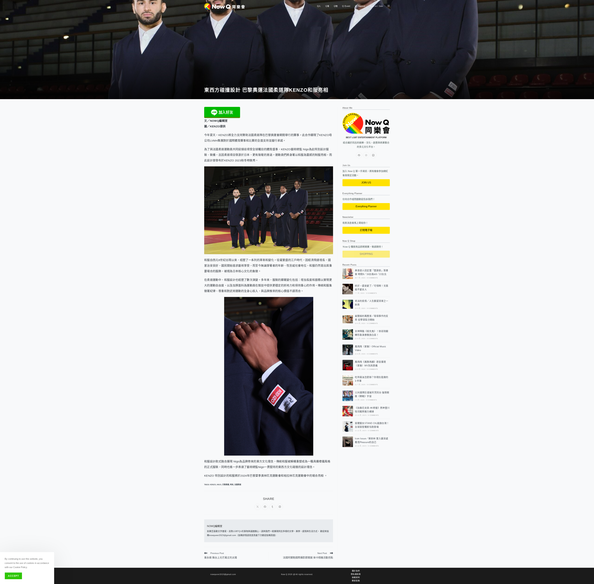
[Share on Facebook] (265, 507)
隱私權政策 (356, 574)
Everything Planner (366, 206)
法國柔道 (237, 484)
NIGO (219, 484)
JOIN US (366, 182)
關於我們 (356, 571)
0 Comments (372, 278)
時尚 (231, 484)
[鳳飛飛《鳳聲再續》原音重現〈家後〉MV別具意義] (347, 365)
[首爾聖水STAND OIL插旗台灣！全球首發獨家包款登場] (347, 426)
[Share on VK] (280, 507)
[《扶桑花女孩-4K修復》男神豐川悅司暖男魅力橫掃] (347, 411)
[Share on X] (257, 507)
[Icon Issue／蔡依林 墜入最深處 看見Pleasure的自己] (347, 442)
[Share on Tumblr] (272, 507)
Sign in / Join (376, 6)
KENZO (213, 484)
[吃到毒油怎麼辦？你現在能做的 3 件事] (347, 380)
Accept (13, 576)
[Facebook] (359, 155)
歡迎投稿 (356, 581)
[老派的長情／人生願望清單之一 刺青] (347, 304)
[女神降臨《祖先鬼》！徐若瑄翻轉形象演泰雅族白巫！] (347, 334)
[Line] (373, 155)
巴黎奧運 (225, 484)
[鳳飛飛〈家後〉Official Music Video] (347, 350)
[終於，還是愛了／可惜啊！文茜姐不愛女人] (347, 289)
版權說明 (356, 577)
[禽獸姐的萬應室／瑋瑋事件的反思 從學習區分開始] (347, 319)
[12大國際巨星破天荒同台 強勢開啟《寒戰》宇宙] (347, 396)
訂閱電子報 (366, 230)
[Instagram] (366, 155)
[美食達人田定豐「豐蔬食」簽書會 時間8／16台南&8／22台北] (347, 273)
